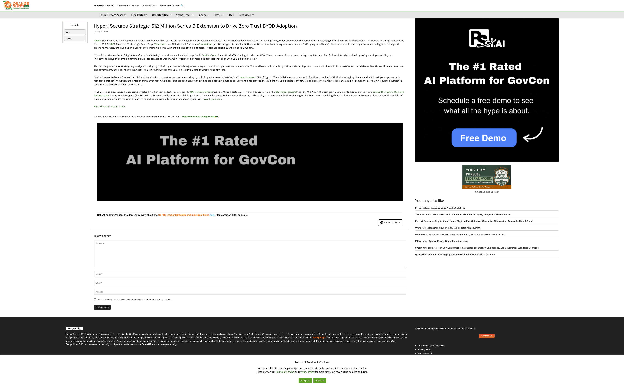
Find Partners (139, 14)
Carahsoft (160, 44)
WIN (68, 32)
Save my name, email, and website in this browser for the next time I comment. (134, 299)
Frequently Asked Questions (431, 345)
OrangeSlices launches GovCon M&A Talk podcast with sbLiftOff (447, 228)
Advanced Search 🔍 (171, 5)
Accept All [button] (305, 380)
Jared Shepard (247, 77)
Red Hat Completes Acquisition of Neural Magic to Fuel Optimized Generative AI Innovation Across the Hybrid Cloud (474, 221)
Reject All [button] (319, 380)
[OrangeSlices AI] (16, 5)
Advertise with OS (104, 5)
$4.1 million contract (201, 91)
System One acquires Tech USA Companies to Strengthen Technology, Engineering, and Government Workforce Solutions (477, 248)
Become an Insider (128, 5)
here (212, 215)
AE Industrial (204, 44)
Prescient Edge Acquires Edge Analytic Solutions (440, 208)
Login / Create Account (112, 14)
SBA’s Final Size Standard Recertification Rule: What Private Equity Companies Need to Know (462, 214)
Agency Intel (183, 14)
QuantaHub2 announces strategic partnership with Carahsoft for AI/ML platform (455, 254)
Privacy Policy (425, 349)
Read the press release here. (109, 106)
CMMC (69, 38)
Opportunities (160, 14)
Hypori (97, 40)
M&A (231, 14)
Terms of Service (426, 353)
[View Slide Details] (250, 162)
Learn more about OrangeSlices (200, 116)
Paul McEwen (209, 55)
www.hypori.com (212, 99)
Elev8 (217, 14)
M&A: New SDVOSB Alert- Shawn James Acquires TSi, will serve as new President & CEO (460, 234)
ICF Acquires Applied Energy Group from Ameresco (441, 241)
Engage (202, 14)
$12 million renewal (286, 91)
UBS (112, 44)
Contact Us (148, 5)
